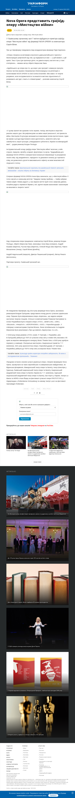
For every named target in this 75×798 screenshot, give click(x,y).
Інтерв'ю (9, 750)
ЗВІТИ (40, 771)
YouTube (50, 425)
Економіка (15, 13)
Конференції (10, 766)
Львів (32, 388)
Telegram (33, 425)
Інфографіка (10, 759)
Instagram (41, 425)
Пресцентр (22, 9)
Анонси (29, 9)
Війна (7, 13)
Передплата (42, 752)
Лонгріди (9, 762)
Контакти (41, 750)
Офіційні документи (12, 769)
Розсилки (41, 775)
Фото (7, 753)
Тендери (41, 759)
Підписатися (25, 418)
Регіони (27, 13)
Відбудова (26, 750)
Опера (38, 388)
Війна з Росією (46, 388)
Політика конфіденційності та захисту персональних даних (45, 766)
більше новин (37, 462)
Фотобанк (14, 9)
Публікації (9, 748)
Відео (8, 755)
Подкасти (9, 746)
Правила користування (45, 757)
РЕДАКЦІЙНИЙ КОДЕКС (45, 773)
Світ (21, 13)
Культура (35, 13)
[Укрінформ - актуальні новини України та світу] (37, 3)
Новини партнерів (12, 764)
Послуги (8, 9)
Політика (25, 752)
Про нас (41, 748)
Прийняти (53, 795)
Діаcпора (25, 768)
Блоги (8, 757)
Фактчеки (25, 757)
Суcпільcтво (26, 763)
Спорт (42, 13)
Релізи (8, 771)
